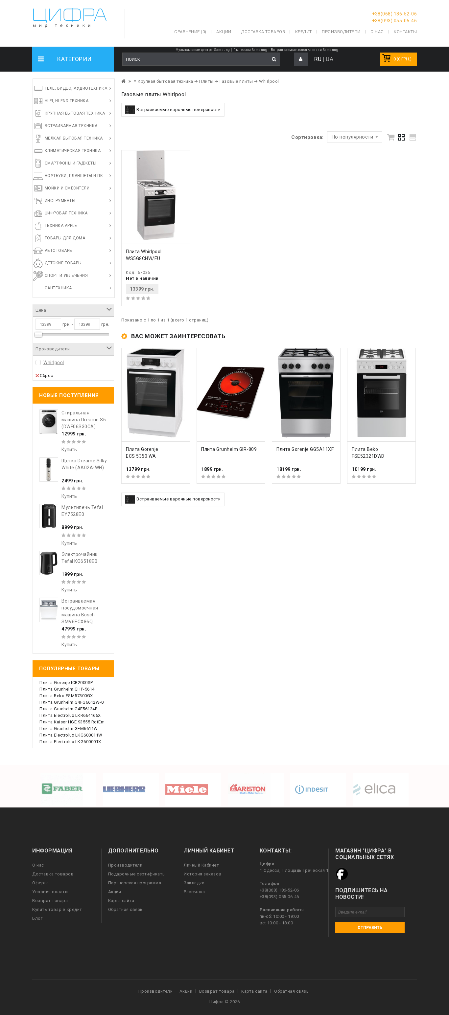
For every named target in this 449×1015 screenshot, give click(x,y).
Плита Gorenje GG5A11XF (305, 449)
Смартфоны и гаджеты (71, 163)
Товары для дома (65, 238)
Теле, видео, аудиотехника (76, 88)
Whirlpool (53, 362)
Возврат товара (50, 900)
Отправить (370, 927)
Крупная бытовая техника (75, 113)
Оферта (40, 882)
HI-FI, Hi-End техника (67, 101)
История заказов (203, 874)
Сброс (46, 375)
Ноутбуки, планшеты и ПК (74, 175)
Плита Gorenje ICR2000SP (66, 682)
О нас (38, 865)
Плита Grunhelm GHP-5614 (67, 689)
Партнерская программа (134, 882)
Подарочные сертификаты (137, 874)
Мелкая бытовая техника (74, 138)
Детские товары (63, 263)
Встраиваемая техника (71, 125)
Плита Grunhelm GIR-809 (229, 449)
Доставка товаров (53, 874)
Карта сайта (121, 900)
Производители (341, 31)
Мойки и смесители (67, 188)
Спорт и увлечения (66, 275)
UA (329, 58)
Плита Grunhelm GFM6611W (68, 728)
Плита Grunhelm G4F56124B (68, 708)
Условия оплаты (50, 891)
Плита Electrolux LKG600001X (70, 741)
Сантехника (58, 288)
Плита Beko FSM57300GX (66, 695)
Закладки (194, 882)
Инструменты (60, 200)
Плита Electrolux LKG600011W (71, 735)
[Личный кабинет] (301, 59)
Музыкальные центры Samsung (203, 50)
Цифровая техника (66, 213)
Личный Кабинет (201, 865)
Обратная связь (125, 909)
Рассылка (194, 891)
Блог (37, 918)
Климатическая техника (73, 150)
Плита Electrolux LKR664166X (70, 715)
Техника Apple (61, 225)
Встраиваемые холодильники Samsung (305, 50)
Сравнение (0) (190, 31)
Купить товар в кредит (57, 909)
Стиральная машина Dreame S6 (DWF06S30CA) (83, 419)
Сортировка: (307, 137)
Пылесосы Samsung (250, 50)
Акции (114, 891)
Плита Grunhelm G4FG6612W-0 (71, 702)
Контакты (405, 31)
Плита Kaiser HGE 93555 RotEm (72, 721)
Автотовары (59, 250)
